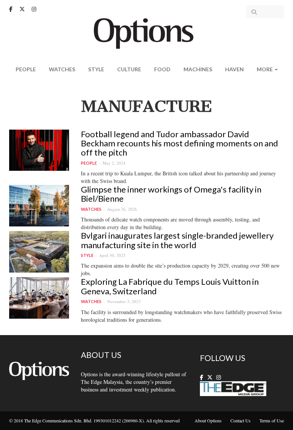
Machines (198, 69)
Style (96, 69)
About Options (208, 420)
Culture (129, 69)
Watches (62, 69)
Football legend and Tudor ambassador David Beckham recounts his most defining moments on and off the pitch (179, 143)
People (26, 69)
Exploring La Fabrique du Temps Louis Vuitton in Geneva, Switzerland (170, 286)
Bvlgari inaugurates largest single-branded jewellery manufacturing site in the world (177, 240)
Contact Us (240, 420)
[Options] (147, 32)
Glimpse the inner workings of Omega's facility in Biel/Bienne (171, 194)
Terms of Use (271, 420)
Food (162, 69)
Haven (234, 69)
